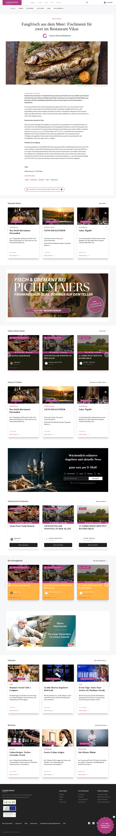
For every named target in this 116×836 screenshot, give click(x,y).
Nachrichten (71, 474)
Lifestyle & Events (18, 679)
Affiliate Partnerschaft (103, 797)
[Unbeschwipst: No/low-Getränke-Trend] (24, 738)
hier (48, 138)
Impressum (18, 823)
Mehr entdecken (101, 501)
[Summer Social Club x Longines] (23, 673)
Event (11, 684)
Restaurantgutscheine (103, 802)
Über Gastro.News (7, 823)
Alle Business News (100, 725)
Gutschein (40, 8)
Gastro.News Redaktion (60, 35)
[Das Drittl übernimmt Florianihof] (23, 216)
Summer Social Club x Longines (20, 689)
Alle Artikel (102, 203)
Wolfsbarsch (58, 8)
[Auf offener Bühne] (92, 738)
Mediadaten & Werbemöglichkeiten (50, 823)
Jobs (52, 2)
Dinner (20, 8)
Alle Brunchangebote (99, 561)
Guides (40, 2)
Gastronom (81, 794)
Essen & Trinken (51, 222)
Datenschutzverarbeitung (87, 483)
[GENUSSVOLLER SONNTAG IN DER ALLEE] (58, 343)
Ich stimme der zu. (84, 483)
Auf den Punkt (85, 743)
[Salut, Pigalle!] (93, 216)
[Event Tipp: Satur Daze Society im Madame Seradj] (93, 673)
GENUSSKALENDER (54, 230)
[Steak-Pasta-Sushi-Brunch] (23, 343)
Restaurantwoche (102, 799)
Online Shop (81, 802)
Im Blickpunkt (16, 743)
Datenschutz (33, 823)
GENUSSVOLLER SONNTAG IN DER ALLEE (58, 357)
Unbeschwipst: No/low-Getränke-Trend (20, 753)
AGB (26, 823)
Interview (12, 749)
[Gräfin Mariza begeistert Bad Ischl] (58, 673)
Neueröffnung (17, 222)
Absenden (95, 478)
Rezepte (58, 2)
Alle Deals (102, 331)
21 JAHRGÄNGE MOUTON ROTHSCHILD (90, 357)
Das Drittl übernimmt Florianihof (20, 231)
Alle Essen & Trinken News (98, 382)
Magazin (32, 2)
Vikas (49, 8)
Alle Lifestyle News (100, 660)
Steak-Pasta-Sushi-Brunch (19, 356)
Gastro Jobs (62, 802)
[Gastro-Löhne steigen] (58, 738)
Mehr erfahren (14, 255)
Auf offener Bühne (87, 752)
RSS (64, 823)
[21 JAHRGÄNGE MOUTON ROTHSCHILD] (93, 343)
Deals (46, 2)
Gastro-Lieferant (83, 799)
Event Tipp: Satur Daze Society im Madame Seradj (92, 689)
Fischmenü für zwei (37, 131)
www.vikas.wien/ (29, 175)
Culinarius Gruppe (102, 794)
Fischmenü (30, 8)
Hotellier (80, 797)
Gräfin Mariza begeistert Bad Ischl (56, 689)
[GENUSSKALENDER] (58, 216)
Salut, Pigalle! (85, 230)
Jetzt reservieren (23, 545)
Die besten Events (49, 227)
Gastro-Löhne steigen (54, 752)
